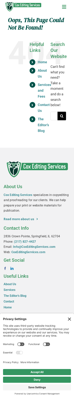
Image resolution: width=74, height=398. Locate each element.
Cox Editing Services (18, 195)
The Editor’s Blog (43, 125)
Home (42, 62)
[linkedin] (11, 268)
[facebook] (5, 268)
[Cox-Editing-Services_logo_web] (23, 2)
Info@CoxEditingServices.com (34, 247)
